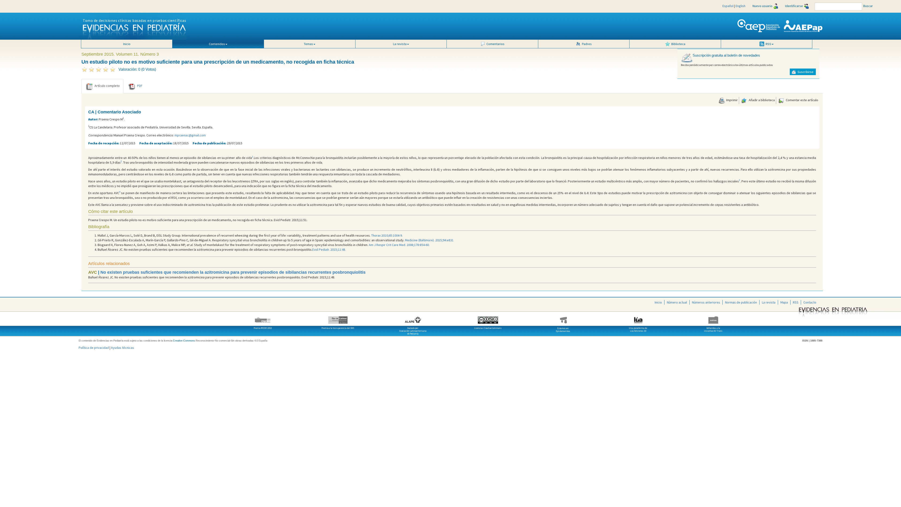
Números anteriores (706, 302)
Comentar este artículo (801, 100)
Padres (587, 44)
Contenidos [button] (217, 44)
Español (727, 6)
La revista (768, 302)
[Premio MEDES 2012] (263, 318)
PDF (139, 86)
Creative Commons (184, 340)
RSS (795, 302)
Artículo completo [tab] (107, 86)
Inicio (126, 44)
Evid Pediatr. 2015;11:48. (329, 249)
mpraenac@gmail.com (190, 135)
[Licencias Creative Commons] (488, 318)
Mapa (784, 302)
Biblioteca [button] (678, 44)
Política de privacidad (94, 348)
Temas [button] (308, 44)
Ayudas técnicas (122, 348)
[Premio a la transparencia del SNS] (338, 318)
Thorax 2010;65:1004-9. (387, 235)
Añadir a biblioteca (761, 100)
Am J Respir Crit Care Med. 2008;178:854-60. (399, 245)
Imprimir (731, 100)
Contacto (809, 302)
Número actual (677, 302)
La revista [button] (400, 44)
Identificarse (794, 6)
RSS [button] (768, 44)
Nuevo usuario (762, 6)
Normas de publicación (741, 302)
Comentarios (495, 44)
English (740, 6)
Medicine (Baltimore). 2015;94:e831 (429, 240)
